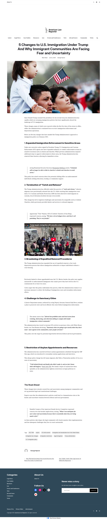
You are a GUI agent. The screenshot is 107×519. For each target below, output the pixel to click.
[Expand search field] (97, 38)
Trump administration (70, 436)
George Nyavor (61, 57)
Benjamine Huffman (59, 168)
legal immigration (58, 436)
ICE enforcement (46, 432)
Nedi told (46, 366)
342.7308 (31, 432)
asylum (37, 432)
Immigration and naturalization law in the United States (65, 432)
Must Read (44, 57)
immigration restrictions (46, 436)
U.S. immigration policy (31, 439)
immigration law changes (32, 436)
